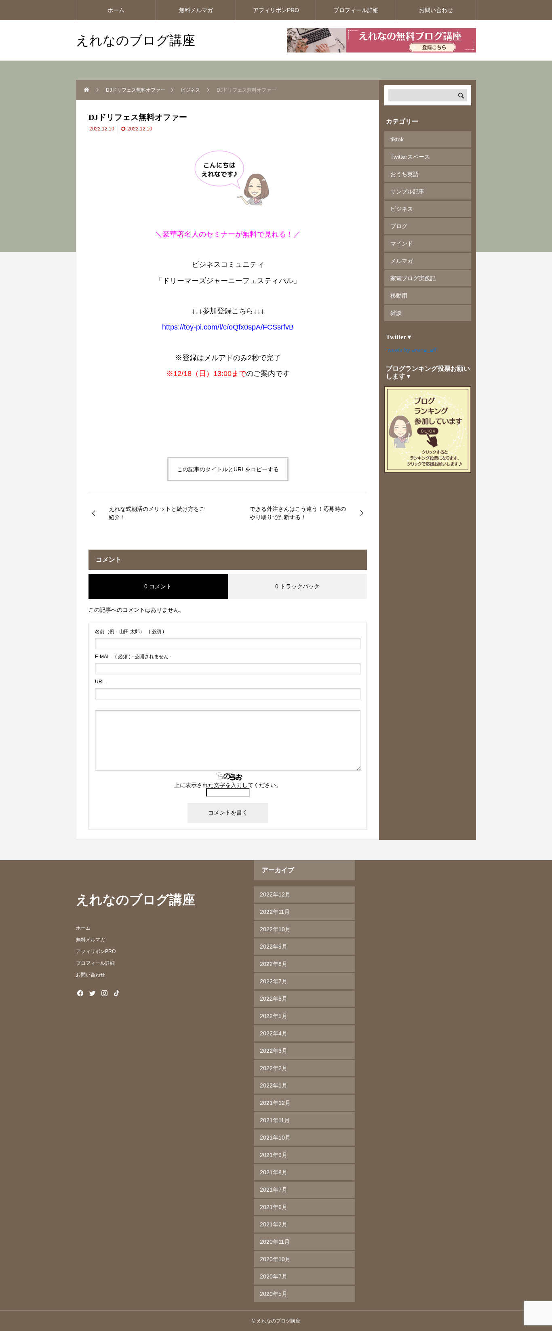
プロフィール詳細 (356, 10)
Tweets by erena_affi (411, 349)
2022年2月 (273, 1068)
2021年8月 (273, 1172)
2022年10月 (275, 929)
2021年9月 (273, 1155)
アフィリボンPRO (276, 10)
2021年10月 (275, 1137)
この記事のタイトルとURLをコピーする (228, 469)
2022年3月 (273, 1051)
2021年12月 (275, 1103)
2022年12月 (275, 894)
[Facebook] (80, 993)
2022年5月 (273, 1016)
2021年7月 (273, 1189)
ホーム (115, 10)
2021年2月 (273, 1224)
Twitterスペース (410, 156)
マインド (401, 243)
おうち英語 (404, 174)
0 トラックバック (297, 586)
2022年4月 (273, 1033)
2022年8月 (273, 964)
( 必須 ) (129, 631)
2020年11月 (275, 1242)
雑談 (396, 313)
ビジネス (401, 209)
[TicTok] (116, 993)
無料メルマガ (196, 10)
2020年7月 (273, 1276)
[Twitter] (92, 993)
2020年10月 (275, 1259)
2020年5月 (273, 1294)
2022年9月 (273, 946)
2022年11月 (275, 912)
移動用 (398, 295)
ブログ (398, 226)
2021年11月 (275, 1120)
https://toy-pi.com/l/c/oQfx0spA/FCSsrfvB (228, 327)
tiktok (397, 139)
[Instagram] (104, 993)
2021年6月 (273, 1207)
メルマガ (401, 261)
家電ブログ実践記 (413, 278)
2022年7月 (273, 981)
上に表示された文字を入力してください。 (228, 785)
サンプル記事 (407, 191)
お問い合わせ (436, 10)
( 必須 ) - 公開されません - (133, 656)
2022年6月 (273, 998)
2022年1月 (273, 1085)
